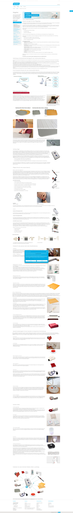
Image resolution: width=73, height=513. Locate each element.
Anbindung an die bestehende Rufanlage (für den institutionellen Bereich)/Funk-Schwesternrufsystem (16, 30)
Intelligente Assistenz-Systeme (30, 19)
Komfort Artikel (15, 44)
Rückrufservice (15, 506)
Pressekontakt (14, 509)
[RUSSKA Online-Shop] (17, 4)
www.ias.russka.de (31, 56)
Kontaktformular (16, 505)
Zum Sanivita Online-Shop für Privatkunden (32, 0)
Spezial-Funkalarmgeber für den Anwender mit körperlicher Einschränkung (17, 42)
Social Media (14, 510)
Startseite (14, 8)
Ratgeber (17, 8)
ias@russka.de (36, 56)
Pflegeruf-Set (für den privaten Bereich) (16, 36)
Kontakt (59, 0)
